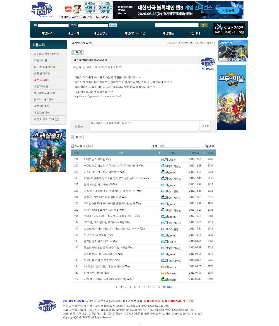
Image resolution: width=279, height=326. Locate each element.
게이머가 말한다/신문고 (47, 53)
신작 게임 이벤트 (93, 272)
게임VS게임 (41, 86)
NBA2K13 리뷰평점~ (96, 234)
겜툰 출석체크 (42, 73)
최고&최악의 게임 (44, 93)
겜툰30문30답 (42, 106)
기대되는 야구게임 (94, 159)
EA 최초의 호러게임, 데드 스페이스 (104, 266)
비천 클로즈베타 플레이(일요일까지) (105, 279)
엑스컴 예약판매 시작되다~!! (100, 253)
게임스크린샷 (42, 112)
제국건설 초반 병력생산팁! (99, 260)
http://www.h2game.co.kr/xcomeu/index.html (98, 96)
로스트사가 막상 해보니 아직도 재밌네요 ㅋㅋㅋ (111, 228)
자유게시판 (40, 60)
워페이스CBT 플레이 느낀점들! (102, 209)
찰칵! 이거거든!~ (44, 99)
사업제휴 (115, 301)
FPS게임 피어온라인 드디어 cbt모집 (104, 222)
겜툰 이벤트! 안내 (44, 119)
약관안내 (91, 301)
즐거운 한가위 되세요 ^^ (98, 241)
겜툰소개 (103, 301)
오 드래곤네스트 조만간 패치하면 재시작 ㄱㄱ (110, 190)
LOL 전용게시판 (43, 66)
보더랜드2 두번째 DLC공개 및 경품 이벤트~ (109, 216)
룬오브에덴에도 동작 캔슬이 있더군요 (106, 247)
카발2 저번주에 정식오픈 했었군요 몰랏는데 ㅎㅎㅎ (113, 178)
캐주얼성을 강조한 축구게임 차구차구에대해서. (111, 165)
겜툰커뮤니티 (186, 42)
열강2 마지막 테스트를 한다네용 (102, 197)
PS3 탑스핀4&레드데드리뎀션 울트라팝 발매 (109, 203)
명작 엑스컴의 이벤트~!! (98, 184)
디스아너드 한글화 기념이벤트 (101, 171)
